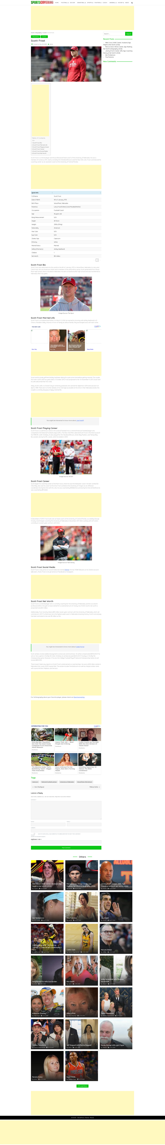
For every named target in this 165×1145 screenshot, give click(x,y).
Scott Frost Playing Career (41, 147)
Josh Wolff (80, 420)
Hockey (120, 2)
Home (57, 2)
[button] (52, 192)
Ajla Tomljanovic (110, 55)
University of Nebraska (67, 782)
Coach (105, 2)
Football (64, 2)
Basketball (81, 2)
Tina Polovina (109, 57)
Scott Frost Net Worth (39, 153)
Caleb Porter (80, 647)
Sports (89, 2)
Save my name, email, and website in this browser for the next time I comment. (59, 834)
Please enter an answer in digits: (38, 835)
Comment (34, 799)
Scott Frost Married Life (40, 145)
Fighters (97, 2)
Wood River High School (84, 782)
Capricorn (35, 782)
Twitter (66, 570)
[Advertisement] (82, 18)
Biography (39, 32)
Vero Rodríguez (39, 787)
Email (68, 821)
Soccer (72, 2)
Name (32, 821)
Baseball (112, 2)
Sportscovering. (79, 697)
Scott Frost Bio (37, 143)
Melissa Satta (94, 787)
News (127, 2)
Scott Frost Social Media (40, 151)
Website (33, 827)
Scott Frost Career (38, 149)
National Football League (49, 782)
